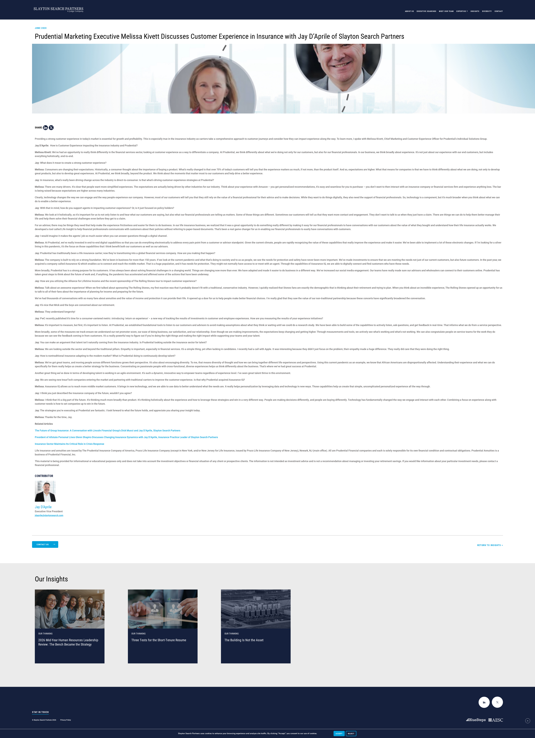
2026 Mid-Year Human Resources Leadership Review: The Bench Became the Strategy (68, 642)
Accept (339, 733)
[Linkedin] (45, 127)
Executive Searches (426, 11)
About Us (409, 11)
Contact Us (43, 544)
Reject (351, 733)
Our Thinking (45, 633)
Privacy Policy (65, 720)
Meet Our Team (446, 11)
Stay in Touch (40, 712)
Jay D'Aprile (43, 506)
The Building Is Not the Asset (243, 640)
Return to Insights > (490, 545)
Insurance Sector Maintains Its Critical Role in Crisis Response (69, 443)
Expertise (461, 11)
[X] (51, 127)
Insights (474, 11)
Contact (499, 11)
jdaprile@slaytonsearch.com (49, 515)
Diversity (487, 11)
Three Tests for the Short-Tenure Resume (158, 640)
